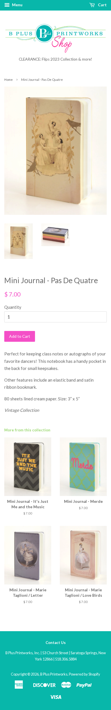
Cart (102, 4)
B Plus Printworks (53, 674)
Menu (16, 4)
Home (8, 79)
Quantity (12, 307)
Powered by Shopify (84, 674)
